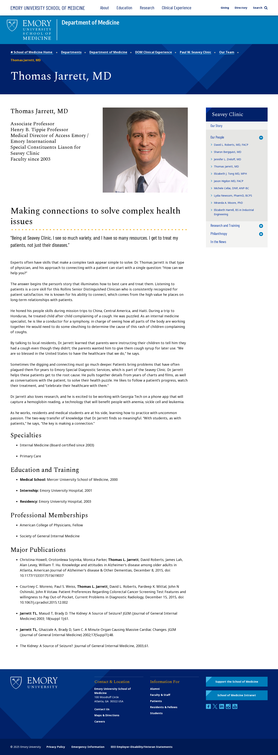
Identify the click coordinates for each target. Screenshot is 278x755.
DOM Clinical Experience (153, 52)
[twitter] (215, 708)
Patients (156, 701)
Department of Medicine (108, 52)
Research (147, 7)
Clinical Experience (176, 7)
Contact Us (101, 709)
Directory (241, 7)
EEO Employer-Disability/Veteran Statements (141, 747)
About (104, 7)
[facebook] (209, 708)
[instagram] (228, 708)
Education (124, 7)
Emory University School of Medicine (47, 8)
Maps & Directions (106, 715)
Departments (71, 52)
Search (257, 7)
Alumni (155, 689)
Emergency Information (87, 747)
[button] (237, 115)
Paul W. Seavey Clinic (195, 52)
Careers (99, 721)
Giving (225, 7)
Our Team (226, 52)
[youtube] (234, 708)
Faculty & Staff (160, 695)
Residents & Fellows (163, 707)
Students (156, 713)
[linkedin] (222, 708)
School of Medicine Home (33, 52)
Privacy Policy (56, 747)
